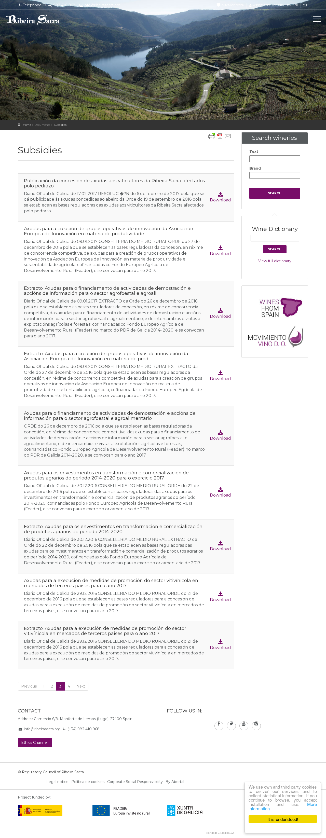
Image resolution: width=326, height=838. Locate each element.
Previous (29, 686)
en (305, 5)
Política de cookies (87, 781)
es (289, 5)
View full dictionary (274, 261)
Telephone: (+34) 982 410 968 (49, 5)
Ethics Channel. (34, 742)
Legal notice (57, 781)
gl (296, 5)
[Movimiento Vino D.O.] (277, 335)
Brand (255, 168)
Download (220, 200)
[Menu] (317, 20)
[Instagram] (256, 725)
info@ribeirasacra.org (102, 5)
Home (27, 125)
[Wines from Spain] (277, 307)
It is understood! (282, 819)
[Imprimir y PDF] (220, 136)
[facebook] (218, 725)
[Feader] (121, 810)
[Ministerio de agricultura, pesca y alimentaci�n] (40, 810)
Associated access (267, 5)
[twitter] (231, 725)
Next (80, 686)
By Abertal (175, 781)
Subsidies (60, 125)
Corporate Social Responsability (135, 781)
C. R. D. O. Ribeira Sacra (33, 19)
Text (253, 151)
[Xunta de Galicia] (191, 810)
